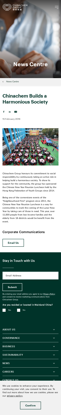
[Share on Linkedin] (10, 112)
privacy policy (15, 396)
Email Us (13, 242)
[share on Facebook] (4, 112)
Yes (9, 310)
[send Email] (16, 112)
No (24, 310)
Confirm (30, 405)
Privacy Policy (49, 294)
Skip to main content (12, 2)
